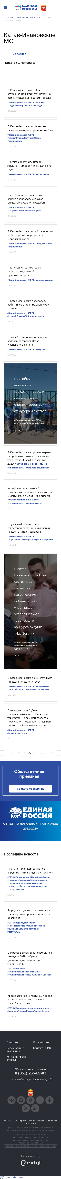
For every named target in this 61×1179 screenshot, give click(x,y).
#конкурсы (31, 646)
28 (40, 752)
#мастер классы (42, 1008)
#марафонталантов (37, 467)
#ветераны (39, 349)
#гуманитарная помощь (19, 975)
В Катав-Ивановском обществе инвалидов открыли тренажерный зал (30, 128)
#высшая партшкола (17, 929)
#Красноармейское (23, 1008)
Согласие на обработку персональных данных (30, 1145)
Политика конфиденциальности (30, 1137)
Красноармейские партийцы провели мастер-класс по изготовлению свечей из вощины (30, 999)
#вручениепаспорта (17, 733)
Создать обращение (30, 788)
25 (24, 752)
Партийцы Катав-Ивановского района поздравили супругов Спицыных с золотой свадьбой (26, 199)
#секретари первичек (42, 539)
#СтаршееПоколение (18, 210)
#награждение (41, 174)
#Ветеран (39, 102)
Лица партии (41, 1042)
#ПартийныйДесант (40, 877)
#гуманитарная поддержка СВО (23, 972)
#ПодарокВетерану (17, 105)
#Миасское (19, 969)
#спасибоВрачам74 (17, 316)
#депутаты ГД (21, 649)
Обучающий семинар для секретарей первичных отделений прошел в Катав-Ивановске (28, 528)
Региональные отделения (15, 1050)
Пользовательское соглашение (30, 1134)
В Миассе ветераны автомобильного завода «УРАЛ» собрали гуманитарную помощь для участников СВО (30, 958)
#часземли (19, 646)
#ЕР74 (31, 102)
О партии (12, 1042)
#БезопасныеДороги (36, 886)
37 (51, 752)
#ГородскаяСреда (43, 244)
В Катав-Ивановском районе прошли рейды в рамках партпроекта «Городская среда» (30, 235)
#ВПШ (42, 926)
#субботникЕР (21, 423)
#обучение (34, 929)
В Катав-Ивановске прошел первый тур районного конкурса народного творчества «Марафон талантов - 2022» (29, 458)
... (11, 752)
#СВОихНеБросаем (42, 975)
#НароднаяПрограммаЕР (20, 880)
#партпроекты (14, 141)
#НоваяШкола (34, 503)
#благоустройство (16, 886)
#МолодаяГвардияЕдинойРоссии (24, 1011)
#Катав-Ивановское (17, 102)
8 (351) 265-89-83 (30, 1073)
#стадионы (29, 689)
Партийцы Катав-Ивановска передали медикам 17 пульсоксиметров (24, 271)
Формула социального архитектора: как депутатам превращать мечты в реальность (29, 914)
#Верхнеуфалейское (24, 923)
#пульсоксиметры (43, 280)
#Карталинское (21, 877)
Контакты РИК (42, 1048)
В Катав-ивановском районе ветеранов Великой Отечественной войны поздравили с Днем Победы (29, 94)
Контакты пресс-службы (16, 1058)
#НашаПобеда (34, 105)
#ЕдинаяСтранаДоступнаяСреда (24, 138)
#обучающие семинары (19, 539)
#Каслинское (32, 926)
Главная (8, 17)
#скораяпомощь (36, 316)
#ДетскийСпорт (37, 423)
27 (34, 752)
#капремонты (42, 689)
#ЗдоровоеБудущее (32, 883)
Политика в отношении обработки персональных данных (30, 1141)
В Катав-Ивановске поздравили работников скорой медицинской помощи (28, 304)
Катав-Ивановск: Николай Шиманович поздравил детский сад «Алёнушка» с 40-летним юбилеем (29, 492)
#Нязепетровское (16, 926)
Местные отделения (28, 17)
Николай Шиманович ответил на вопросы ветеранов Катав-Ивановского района (27, 341)
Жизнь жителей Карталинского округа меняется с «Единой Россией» (30, 870)
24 (18, 752)
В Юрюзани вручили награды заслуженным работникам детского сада (29, 165)
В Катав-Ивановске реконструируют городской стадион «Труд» (29, 679)
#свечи (45, 1011)
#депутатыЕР (14, 932)
